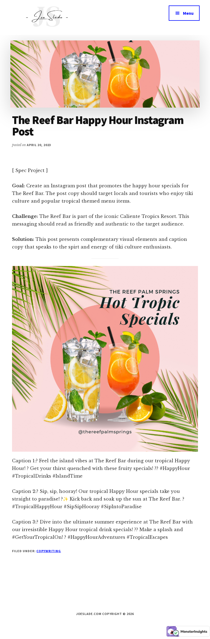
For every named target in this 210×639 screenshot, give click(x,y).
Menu (188, 13)
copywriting (48, 551)
